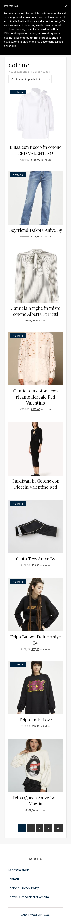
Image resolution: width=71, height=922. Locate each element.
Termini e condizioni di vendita (28, 897)
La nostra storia (18, 870)
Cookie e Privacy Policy (23, 888)
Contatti (13, 879)
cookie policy (49, 29)
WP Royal (43, 915)
